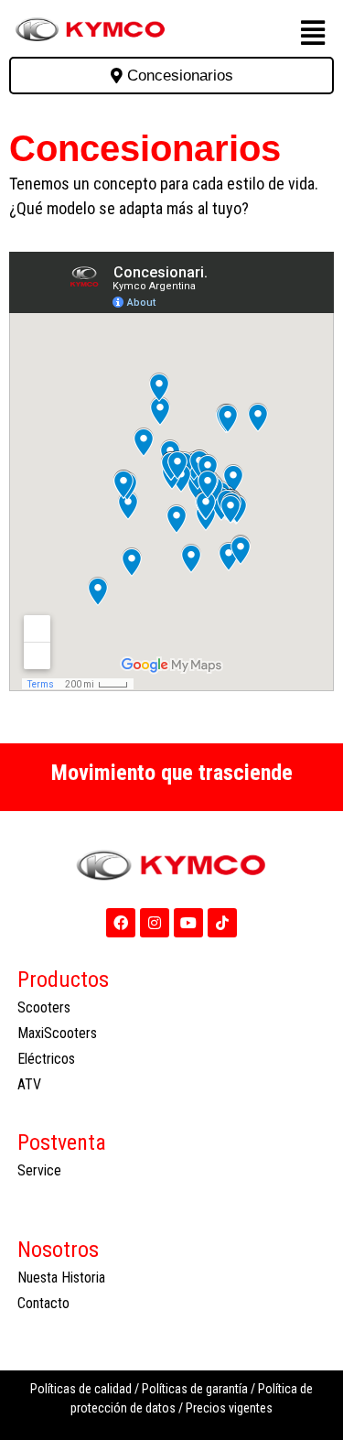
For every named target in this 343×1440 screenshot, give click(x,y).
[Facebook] (120, 922)
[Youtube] (188, 922)
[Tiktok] (222, 922)
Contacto (43, 1303)
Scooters (43, 1007)
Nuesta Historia (61, 1277)
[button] (312, 33)
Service (39, 1170)
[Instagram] (154, 922)
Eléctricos (46, 1058)
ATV (29, 1084)
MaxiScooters (57, 1033)
